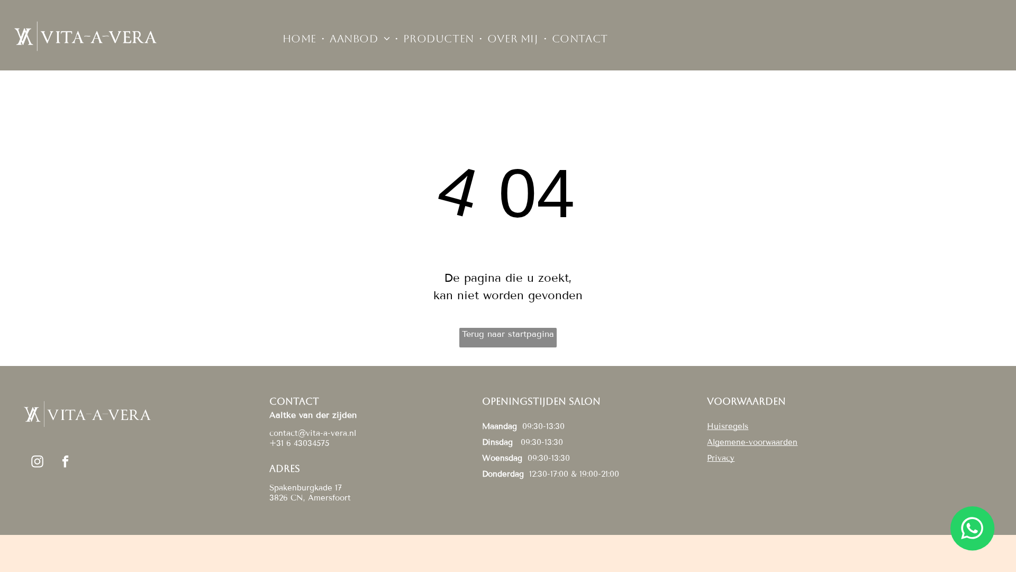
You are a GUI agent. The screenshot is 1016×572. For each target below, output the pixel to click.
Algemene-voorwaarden (752, 442)
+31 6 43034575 (299, 443)
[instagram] (37, 462)
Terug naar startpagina (508, 334)
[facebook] (65, 462)
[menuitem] (300, 39)
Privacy (720, 458)
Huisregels (727, 426)
